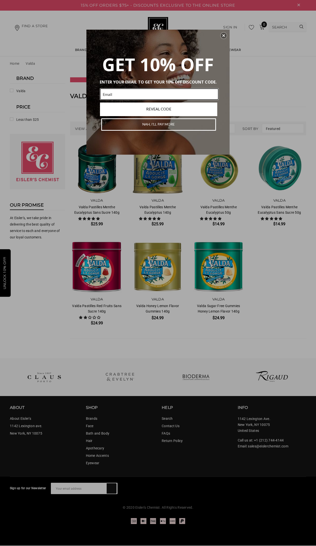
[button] (224, 36)
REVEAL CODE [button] (158, 109)
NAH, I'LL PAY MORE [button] (158, 124)
